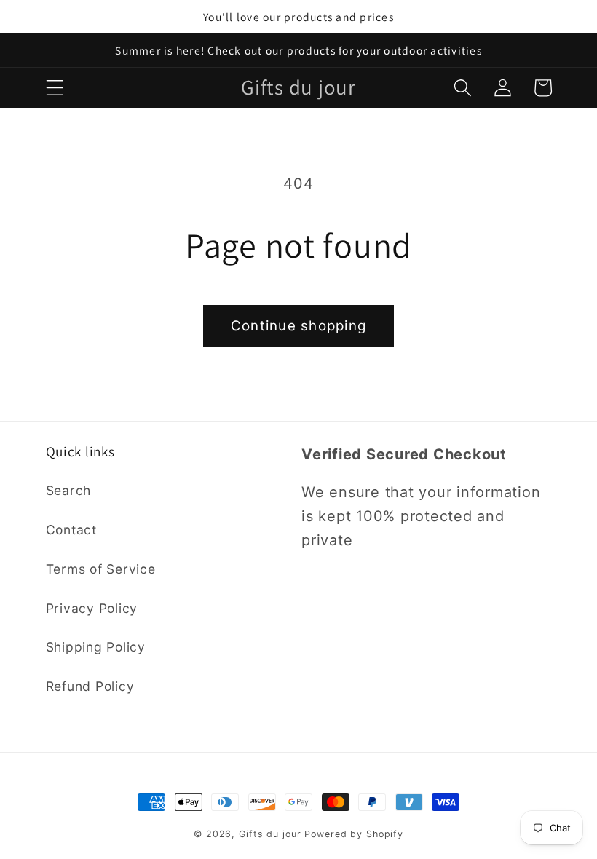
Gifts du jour (270, 833)
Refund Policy (90, 686)
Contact (71, 529)
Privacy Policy (92, 608)
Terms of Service (101, 569)
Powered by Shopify (353, 833)
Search (69, 490)
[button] (55, 88)
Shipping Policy (96, 646)
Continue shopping (298, 325)
